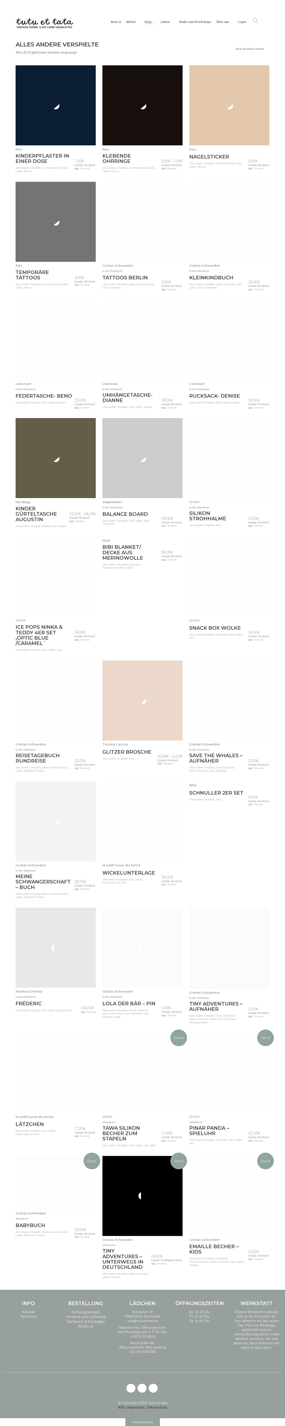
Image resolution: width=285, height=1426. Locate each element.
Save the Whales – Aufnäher (215, 758)
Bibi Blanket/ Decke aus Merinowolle (122, 553)
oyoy (59, 649)
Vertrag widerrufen (142, 1422)
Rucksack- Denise (214, 396)
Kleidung (221, 770)
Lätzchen (30, 1124)
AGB (121, 1407)
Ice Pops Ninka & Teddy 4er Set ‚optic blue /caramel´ (39, 635)
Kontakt (28, 1312)
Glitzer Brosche (126, 752)
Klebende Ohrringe (116, 158)
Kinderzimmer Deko (113, 567)
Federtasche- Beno (44, 396)
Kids (64, 167)
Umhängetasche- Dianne (127, 398)
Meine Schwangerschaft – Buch (43, 882)
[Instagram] (142, 1388)
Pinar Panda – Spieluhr (209, 1131)
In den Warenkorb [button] (112, 271)
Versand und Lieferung (85, 1316)
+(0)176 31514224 (142, 1336)
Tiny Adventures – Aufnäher (215, 1006)
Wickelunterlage (128, 873)
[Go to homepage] (44, 20)
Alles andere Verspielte (28, 167)
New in (28, 171)
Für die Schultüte (51, 167)
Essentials (222, 634)
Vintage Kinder (63, 1010)
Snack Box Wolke (215, 628)
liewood (61, 402)
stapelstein (108, 523)
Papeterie (116, 287)
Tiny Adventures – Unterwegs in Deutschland (122, 1259)
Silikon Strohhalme (207, 516)
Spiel (146, 520)
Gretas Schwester (199, 770)
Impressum (135, 1407)
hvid (131, 564)
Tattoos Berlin (125, 277)
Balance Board (125, 514)
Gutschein (28, 1316)
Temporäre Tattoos (32, 275)
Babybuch (30, 1225)
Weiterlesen (108, 1122)
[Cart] (267, 20)
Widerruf (85, 1326)
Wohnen (40, 770)
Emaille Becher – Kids (214, 1249)
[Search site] (255, 21)
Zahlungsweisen (85, 1312)
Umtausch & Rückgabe (85, 1321)
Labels (19, 171)
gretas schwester (138, 284)
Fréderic (29, 1003)
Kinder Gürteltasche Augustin (36, 514)
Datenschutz (157, 1407)
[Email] (130, 1388)
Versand (85, 168)
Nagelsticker (209, 157)
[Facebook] (153, 1388)
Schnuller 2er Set (216, 793)
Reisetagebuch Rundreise (38, 758)
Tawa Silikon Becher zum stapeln (121, 1134)
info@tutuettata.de (142, 1320)
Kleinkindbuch (211, 277)
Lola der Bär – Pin (128, 1003)
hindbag (46, 526)
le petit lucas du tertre (114, 882)
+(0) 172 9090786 (142, 1351)
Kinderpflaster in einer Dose (42, 158)
